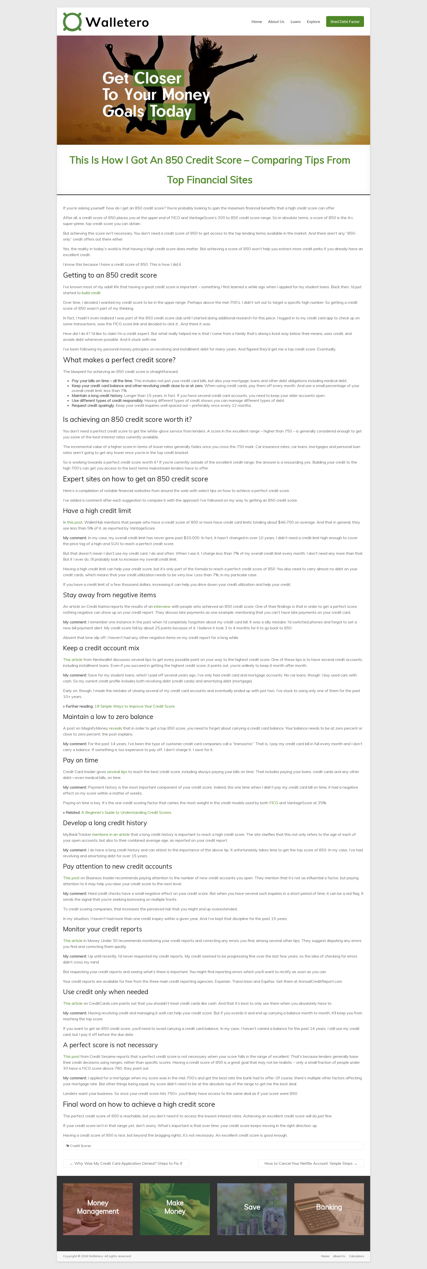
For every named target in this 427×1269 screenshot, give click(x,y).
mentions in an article (111, 834)
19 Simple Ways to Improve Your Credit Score (134, 706)
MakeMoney (175, 1206)
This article (73, 659)
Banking (329, 1207)
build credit (91, 292)
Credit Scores (80, 1146)
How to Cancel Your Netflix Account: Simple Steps (311, 1163)
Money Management (98, 1206)
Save (252, 1207)
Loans (296, 21)
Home (257, 21)
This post (71, 877)
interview (162, 606)
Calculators (356, 1256)
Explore (313, 21)
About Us (276, 21)
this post (75, 522)
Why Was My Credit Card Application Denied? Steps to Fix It (125, 1163)
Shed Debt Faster (345, 21)
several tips (117, 771)
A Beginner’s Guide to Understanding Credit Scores (126, 812)
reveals (115, 728)
